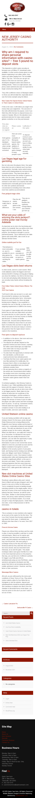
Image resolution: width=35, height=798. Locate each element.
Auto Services (6, 736)
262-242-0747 (13, 15)
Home (4, 732)
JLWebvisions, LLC (21, 795)
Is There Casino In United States (13, 103)
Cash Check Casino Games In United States (18, 631)
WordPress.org (10, 711)
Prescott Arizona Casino (10, 527)
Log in (7, 698)
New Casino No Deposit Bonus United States (17, 101)
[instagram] (13, 24)
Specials (4, 738)
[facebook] (5, 24)
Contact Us (5, 742)
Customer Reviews (8, 740)
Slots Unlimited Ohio (11, 640)
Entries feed (9, 703)
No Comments (18, 47)
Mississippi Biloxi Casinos (10, 572)
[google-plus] (9, 24)
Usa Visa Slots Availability (13, 627)
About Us (5, 734)
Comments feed (10, 707)
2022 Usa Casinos (8, 290)
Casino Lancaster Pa (9, 603)
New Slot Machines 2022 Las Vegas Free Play (17, 635)
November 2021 (10, 669)
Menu (4, 29)
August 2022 (9, 665)
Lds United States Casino (13, 623)
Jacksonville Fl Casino (25, 607)
